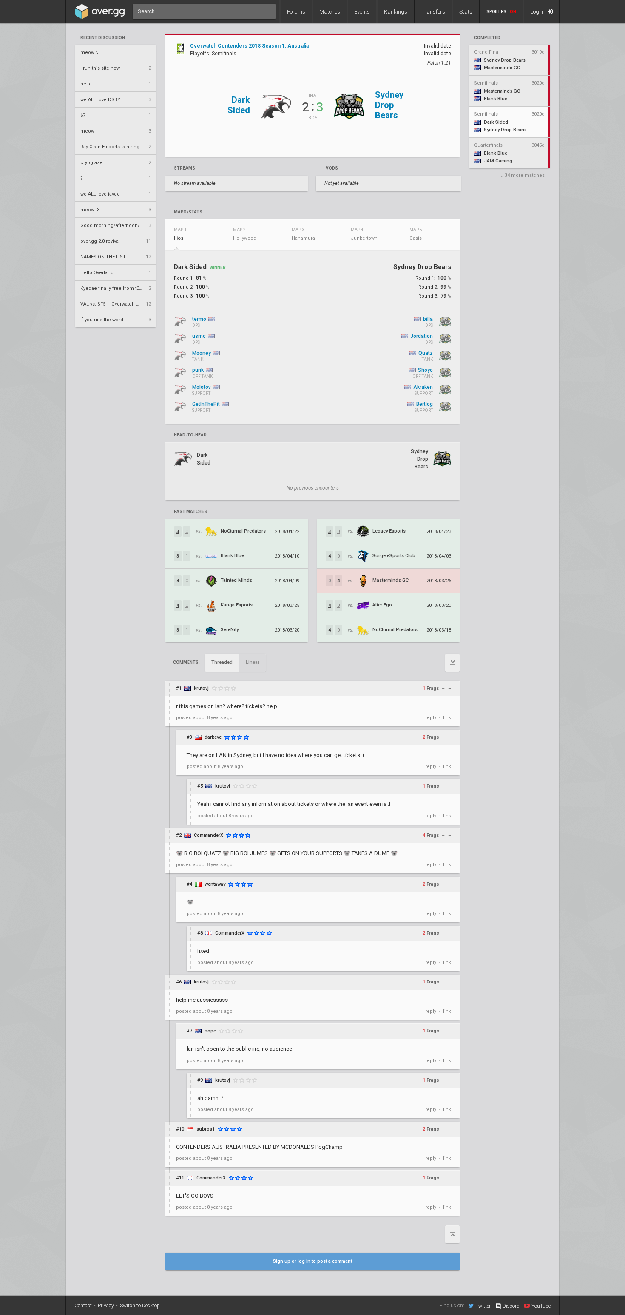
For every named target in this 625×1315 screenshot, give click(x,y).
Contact (83, 1305)
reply (430, 717)
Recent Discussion (102, 38)
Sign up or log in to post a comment (312, 1261)
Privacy (106, 1305)
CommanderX (208, 835)
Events (362, 12)
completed (487, 38)
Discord (511, 1306)
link (447, 717)
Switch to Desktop (140, 1305)
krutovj (201, 688)
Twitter (483, 1306)
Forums (296, 12)
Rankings (395, 12)
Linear (252, 662)
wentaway (215, 884)
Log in (538, 12)
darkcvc (213, 737)
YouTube (541, 1306)
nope (210, 1031)
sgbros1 (205, 1129)
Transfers (433, 12)
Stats (465, 12)
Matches (329, 12)
